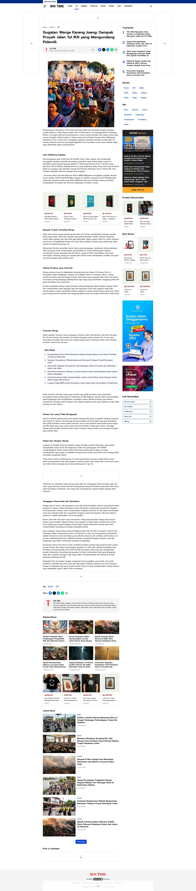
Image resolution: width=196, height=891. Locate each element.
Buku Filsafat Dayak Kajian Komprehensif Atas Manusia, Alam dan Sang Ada (90, 218)
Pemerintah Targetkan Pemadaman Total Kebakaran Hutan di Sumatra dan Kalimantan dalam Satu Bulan (82, 367)
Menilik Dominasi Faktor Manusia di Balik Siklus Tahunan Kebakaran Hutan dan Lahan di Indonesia (105, 639)
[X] (103, 49)
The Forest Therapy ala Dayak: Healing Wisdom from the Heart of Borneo (109, 218)
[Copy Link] (116, 49)
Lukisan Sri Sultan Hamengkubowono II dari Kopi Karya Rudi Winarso (109, 699)
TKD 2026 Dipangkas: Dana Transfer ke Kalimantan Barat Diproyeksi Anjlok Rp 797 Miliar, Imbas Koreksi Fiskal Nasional (139, 34)
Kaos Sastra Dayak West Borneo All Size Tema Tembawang (52, 699)
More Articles (138, 190)
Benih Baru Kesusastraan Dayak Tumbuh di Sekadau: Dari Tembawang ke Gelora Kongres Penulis (137, 169)
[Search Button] (151, 6)
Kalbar (79, 756)
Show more (81, 842)
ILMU (119, 6)
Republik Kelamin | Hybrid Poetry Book (130, 222)
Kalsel (79, 736)
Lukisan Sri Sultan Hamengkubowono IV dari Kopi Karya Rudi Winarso (71, 699)
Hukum (50, 586)
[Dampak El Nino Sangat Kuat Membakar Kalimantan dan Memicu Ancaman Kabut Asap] (59, 765)
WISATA (111, 6)
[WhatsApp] (112, 49)
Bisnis (79, 715)
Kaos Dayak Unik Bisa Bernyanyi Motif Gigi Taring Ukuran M (130, 291)
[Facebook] (99, 49)
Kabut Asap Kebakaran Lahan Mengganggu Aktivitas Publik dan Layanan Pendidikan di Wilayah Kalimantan (139, 53)
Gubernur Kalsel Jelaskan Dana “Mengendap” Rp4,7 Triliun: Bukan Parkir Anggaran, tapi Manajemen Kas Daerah (136, 179)
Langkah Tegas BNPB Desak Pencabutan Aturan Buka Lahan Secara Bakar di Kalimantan (83, 383)
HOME (70, 6)
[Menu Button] (45, 6)
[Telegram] (107, 49)
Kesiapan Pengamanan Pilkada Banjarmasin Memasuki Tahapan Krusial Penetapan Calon (80, 361)
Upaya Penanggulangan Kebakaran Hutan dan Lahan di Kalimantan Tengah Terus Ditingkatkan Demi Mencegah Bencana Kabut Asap (139, 44)
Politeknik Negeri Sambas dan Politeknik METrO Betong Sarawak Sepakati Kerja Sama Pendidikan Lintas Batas (139, 63)
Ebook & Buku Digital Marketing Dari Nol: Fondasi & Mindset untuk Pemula (52, 218)
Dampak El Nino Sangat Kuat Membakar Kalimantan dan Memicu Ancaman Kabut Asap (95, 761)
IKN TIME (57, 6)
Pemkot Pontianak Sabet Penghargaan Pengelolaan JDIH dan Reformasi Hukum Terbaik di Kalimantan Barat (54, 639)
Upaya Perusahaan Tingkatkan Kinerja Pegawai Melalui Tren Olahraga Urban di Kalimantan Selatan (95, 782)
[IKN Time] (98, 876)
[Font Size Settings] (93, 49)
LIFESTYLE (93, 6)
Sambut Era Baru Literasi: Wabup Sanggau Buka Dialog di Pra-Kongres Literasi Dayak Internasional (137, 158)
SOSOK (103, 6)
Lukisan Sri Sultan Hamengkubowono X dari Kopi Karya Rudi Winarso (90, 699)
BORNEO (84, 6)
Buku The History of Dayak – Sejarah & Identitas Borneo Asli (71, 218)
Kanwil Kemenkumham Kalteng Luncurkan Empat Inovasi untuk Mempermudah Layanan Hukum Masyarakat (83, 372)
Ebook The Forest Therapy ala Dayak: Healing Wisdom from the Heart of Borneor (145, 259)
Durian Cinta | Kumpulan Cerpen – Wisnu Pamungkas (145, 222)
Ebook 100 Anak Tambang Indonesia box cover (129, 259)
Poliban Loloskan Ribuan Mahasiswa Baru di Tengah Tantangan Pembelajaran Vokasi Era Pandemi (97, 720)
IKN (76, 6)
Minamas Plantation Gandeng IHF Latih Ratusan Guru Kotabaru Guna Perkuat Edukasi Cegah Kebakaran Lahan (98, 740)
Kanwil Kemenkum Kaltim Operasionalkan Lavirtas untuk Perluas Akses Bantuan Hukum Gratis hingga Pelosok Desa (82, 378)
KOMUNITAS (128, 6)
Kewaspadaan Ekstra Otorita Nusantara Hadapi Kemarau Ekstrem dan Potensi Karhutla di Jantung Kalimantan (82, 355)
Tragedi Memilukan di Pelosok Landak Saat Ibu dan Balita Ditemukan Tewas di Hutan (81, 665)
